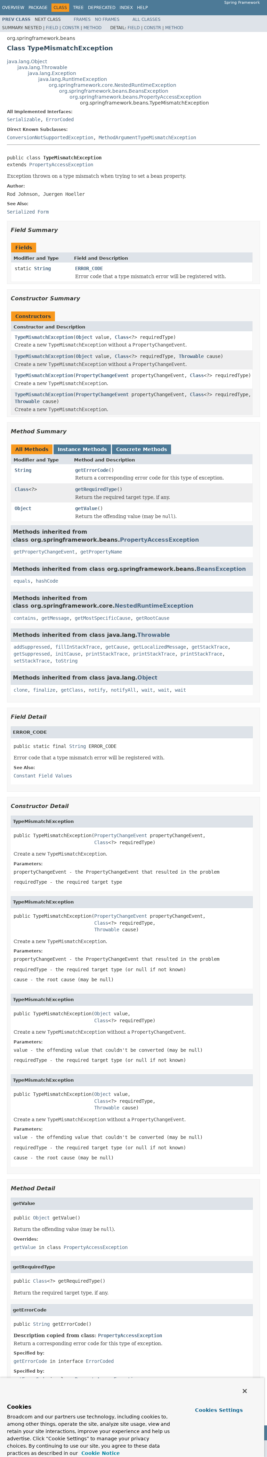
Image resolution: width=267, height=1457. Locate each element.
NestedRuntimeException (154, 605)
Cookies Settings (218, 1410)
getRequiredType (96, 489)
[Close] (244, 1391)
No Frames (107, 19)
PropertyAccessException (61, 164)
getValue (86, 508)
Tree (78, 7)
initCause (67, 654)
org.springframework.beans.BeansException (113, 91)
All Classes (146, 19)
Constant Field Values (43, 776)
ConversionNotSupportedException (50, 137)
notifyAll (123, 690)
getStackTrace (210, 647)
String (42, 268)
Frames (82, 19)
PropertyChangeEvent (102, 375)
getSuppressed (32, 654)
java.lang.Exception (52, 73)
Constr (70, 27)
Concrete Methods (141, 449)
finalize (44, 690)
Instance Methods (82, 449)
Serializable (23, 119)
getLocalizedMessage (159, 647)
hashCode (47, 581)
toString (66, 661)
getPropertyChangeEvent (44, 552)
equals (22, 581)
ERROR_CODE (89, 268)
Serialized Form (28, 212)
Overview (13, 7)
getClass (72, 690)
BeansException (221, 569)
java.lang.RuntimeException (72, 79)
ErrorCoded (60, 119)
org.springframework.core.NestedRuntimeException (112, 85)
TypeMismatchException (44, 337)
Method (92, 27)
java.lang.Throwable (42, 67)
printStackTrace (107, 654)
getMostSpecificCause (102, 618)
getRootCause (152, 618)
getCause (116, 647)
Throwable (191, 356)
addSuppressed (32, 647)
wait (147, 690)
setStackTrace (32, 661)
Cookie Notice (100, 1453)
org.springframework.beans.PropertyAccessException (135, 97)
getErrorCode (91, 470)
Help (142, 7)
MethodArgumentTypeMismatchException (147, 137)
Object (84, 337)
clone (20, 690)
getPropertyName (101, 552)
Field (52, 27)
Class (122, 337)
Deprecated (101, 7)
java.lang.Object (27, 61)
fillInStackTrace (77, 647)
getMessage (55, 618)
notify (97, 690)
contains (25, 618)
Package (38, 7)
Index (126, 7)
